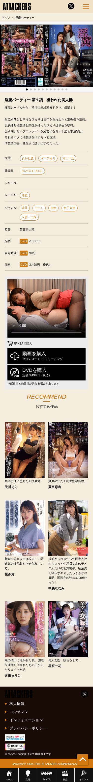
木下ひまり (48, 158)
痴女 (54, 208)
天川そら (11, 487)
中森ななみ (56, 588)
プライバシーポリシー (28, 728)
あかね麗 (27, 158)
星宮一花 (54, 666)
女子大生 (69, 208)
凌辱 (25, 208)
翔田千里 (68, 158)
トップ (6, 17)
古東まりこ (13, 675)
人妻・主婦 (29, 217)
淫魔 (25, 195)
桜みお (9, 574)
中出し (39, 208)
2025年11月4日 (32, 171)
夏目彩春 (54, 487)
